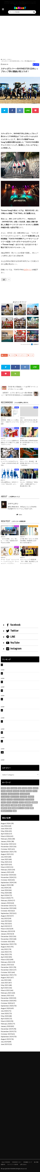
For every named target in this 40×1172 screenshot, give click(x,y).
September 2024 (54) (8, 882)
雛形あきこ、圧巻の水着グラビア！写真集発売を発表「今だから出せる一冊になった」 (21, 674)
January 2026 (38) (7, 841)
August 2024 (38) (7, 885)
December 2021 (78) (8, 967)
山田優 (8, 805)
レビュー (15, 802)
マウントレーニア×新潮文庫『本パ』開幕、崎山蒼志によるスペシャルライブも (29, 561)
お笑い (22, 791)
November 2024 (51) (8, 877)
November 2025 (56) (8, 846)
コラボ (12, 355)
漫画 (9, 808)
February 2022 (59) (8, 962)
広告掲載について (27, 1162)
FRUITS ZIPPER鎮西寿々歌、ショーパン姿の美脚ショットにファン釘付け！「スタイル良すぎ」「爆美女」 (21, 701)
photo (29, 788)
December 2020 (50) (8, 998)
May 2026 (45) (6, 831)
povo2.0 (35, 788)
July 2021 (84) (6, 980)
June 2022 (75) (6, 952)
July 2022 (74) (6, 949)
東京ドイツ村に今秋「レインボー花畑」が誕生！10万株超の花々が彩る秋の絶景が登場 (21, 692)
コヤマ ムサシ (13, 503)
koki (19, 788)
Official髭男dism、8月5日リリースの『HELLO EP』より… (9, 483)
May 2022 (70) (6, 954)
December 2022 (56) (8, 936)
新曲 (19, 805)
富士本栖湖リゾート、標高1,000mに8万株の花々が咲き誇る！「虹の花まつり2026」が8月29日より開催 (21, 712)
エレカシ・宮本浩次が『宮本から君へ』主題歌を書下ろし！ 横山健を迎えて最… (29, 484)
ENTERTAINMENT (10, 670)
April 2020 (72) (6, 1018)
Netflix (24, 788)
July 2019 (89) (6, 1042)
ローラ (21, 802)
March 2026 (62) (7, 836)
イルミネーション (13, 794)
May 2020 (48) (6, 1016)
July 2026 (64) (6, 826)
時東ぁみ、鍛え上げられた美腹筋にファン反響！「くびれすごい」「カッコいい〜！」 (21, 683)
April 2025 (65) (6, 864)
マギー (3, 802)
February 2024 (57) (8, 900)
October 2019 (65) (8, 1034)
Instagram (16, 648)
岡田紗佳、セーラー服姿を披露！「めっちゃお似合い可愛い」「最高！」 (21, 666)
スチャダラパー (21, 355)
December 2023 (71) (8, 905)
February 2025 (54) (8, 870)
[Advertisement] (20, 37)
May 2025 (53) (6, 862)
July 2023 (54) (6, 918)
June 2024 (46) (6, 890)
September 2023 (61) (8, 913)
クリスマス (23, 796)
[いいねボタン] (4, 279)
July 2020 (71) (6, 1011)
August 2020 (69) (7, 1008)
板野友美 (4, 808)
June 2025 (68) (6, 859)
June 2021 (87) (6, 983)
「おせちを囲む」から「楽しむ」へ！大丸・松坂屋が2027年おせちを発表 (9, 540)
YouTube (15, 642)
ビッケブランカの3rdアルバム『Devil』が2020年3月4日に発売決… (9, 463)
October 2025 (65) (8, 849)
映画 (23, 805)
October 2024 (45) (8, 880)
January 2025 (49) (7, 872)
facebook (15, 624)
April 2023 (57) (6, 926)
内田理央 (34, 802)
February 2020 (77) (8, 1024)
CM (8, 788)
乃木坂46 (27, 802)
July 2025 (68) (6, 857)
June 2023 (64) (6, 921)
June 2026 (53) (6, 828)
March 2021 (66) (7, 990)
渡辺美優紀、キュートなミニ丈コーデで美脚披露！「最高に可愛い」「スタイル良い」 (21, 734)
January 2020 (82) (7, 1026)
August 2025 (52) (7, 854)
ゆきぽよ (28, 791)
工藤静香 (13, 805)
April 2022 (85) (6, 957)
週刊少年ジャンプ (6, 811)
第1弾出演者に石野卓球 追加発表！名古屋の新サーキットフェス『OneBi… (29, 442)
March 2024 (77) (7, 898)
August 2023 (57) (7, 916)
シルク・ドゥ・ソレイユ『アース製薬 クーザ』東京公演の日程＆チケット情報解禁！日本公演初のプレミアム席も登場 (21, 724)
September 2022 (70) (8, 944)
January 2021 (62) (7, 995)
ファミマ (9, 799)
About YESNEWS (6, 1162)
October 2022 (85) (8, 941)
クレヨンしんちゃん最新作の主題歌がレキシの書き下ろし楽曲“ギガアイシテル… (10, 442)
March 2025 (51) (7, 867)
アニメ (35, 791)
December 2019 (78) (8, 1029)
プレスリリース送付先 (12, 1164)
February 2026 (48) (8, 839)
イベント (4, 794)
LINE (12, 636)
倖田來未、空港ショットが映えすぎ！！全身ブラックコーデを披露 (10, 422)
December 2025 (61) (8, 844)
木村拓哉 (29, 805)
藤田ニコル (20, 808)
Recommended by (26, 344)
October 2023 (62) (8, 911)
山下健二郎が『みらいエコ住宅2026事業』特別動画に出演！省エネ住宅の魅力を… (29, 540)
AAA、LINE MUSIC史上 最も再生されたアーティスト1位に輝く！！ (28, 422)
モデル (9, 802)
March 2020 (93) (7, 1021)
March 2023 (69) (7, 929)
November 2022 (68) (8, 939)
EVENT (7, 695)
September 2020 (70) (8, 1006)
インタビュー (5, 796)
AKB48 (3, 788)
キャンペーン (15, 796)
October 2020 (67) (8, 1003)
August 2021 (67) (7, 977)
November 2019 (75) (8, 1031)
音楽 (14, 811)
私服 (14, 808)
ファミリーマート (19, 799)
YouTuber (16, 791)
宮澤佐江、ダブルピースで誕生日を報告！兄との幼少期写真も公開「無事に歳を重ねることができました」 (21, 743)
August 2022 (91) (7, 947)
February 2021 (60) (8, 993)
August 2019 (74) (7, 1039)
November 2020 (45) (8, 1001)
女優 (2, 805)
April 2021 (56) (6, 988)
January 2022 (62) (7, 965)
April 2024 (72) (6, 895)
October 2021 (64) (8, 972)
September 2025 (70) (8, 852)
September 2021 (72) (8, 975)
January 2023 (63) (7, 934)
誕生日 (27, 808)
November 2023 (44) (8, 908)
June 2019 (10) (6, 1044)
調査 (32, 808)
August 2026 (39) (7, 823)
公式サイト (28, 270)
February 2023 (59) (8, 931)
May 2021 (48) (6, 985)
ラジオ (31, 355)
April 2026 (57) (6, 834)
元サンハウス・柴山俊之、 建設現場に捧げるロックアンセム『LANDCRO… (29, 463)
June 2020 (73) (6, 1013)
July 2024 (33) (6, 888)
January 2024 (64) (7, 903)
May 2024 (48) (6, 893)
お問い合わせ (23, 1164)
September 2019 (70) (8, 1036)
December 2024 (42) (8, 875)
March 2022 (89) (7, 959)
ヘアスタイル (29, 799)
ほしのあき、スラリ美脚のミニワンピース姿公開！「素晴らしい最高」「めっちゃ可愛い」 (21, 755)
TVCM (3, 791)
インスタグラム (24, 794)
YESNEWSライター (16, 1162)
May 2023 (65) (6, 923)
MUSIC (5, 355)
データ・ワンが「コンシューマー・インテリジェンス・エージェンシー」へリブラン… (10, 561)
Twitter (20, 514)
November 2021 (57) (8, 970)
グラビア (30, 796)
